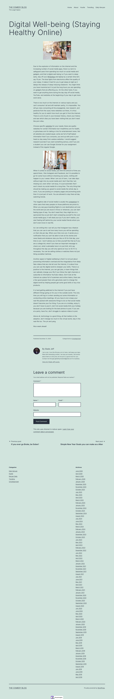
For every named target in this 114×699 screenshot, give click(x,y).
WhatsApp (51, 77)
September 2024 (81, 513)
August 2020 (80, 606)
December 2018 (81, 656)
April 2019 (79, 645)
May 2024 (79, 524)
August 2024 (80, 516)
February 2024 (80, 529)
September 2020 (81, 603)
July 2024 (79, 518)
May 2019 (79, 643)
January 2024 (80, 532)
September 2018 (81, 664)
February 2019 (80, 651)
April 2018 (79, 677)
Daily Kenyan (100, 7)
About (76, 7)
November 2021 (81, 569)
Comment (37, 381)
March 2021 (79, 587)
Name (35, 400)
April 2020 (79, 616)
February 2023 (80, 547)
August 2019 (80, 635)
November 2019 (81, 629)
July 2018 (79, 669)
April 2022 (79, 558)
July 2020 (79, 608)
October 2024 (80, 511)
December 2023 (81, 534)
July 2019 (79, 637)
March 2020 (80, 619)
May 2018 (79, 674)
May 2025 (79, 495)
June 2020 (79, 611)
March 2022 (80, 561)
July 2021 (79, 577)
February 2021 (80, 590)
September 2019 (81, 632)
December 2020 (81, 595)
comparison (73, 202)
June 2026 (79, 471)
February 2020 (80, 622)
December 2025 (81, 484)
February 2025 (80, 503)
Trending (90, 7)
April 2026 (79, 474)
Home (69, 7)
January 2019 (80, 653)
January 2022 (80, 563)
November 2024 (81, 508)
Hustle (82, 7)
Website (36, 410)
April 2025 (79, 497)
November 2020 (81, 598)
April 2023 (79, 545)
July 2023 (79, 540)
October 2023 (80, 537)
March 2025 (80, 500)
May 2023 (79, 542)
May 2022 (79, 555)
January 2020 (80, 624)
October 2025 (80, 489)
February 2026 (80, 479)
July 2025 (79, 492)
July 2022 (79, 553)
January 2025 (80, 505)
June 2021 (79, 579)
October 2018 (80, 661)
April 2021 (79, 585)
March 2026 (80, 476)
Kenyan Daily (13, 476)
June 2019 (79, 640)
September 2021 (81, 571)
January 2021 (80, 592)
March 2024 (80, 526)
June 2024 (79, 521)
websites (49, 126)
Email (60, 400)
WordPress (101, 688)
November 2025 (81, 487)
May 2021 (79, 582)
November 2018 (81, 658)
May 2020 (79, 614)
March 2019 (79, 648)
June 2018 (79, 672)
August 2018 (80, 666)
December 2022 (81, 550)
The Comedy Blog (18, 7)
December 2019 (81, 627)
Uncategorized (76, 338)
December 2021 (81, 566)
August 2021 (80, 574)
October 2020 (80, 600)
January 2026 (80, 482)
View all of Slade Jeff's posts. (51, 362)
